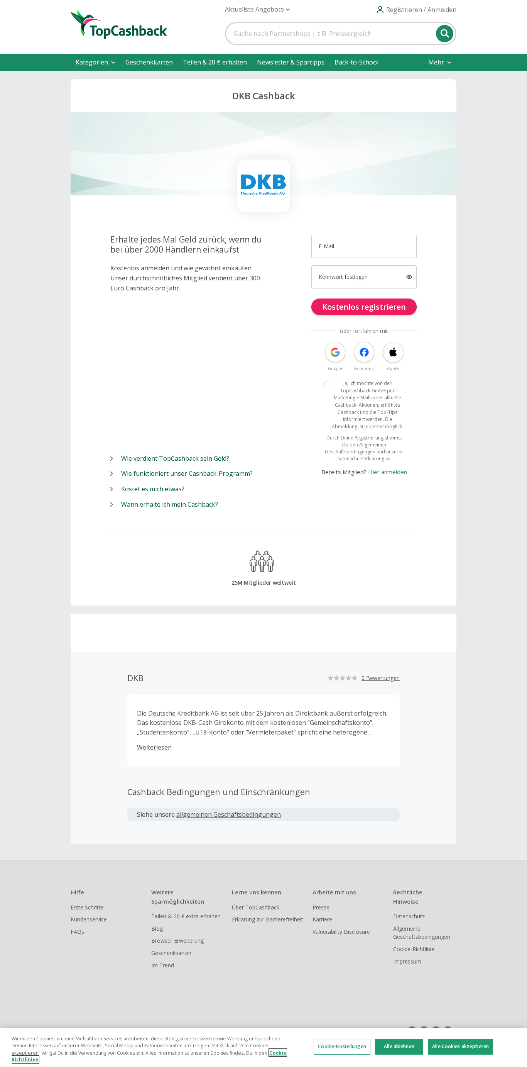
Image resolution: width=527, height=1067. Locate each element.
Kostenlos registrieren (364, 307)
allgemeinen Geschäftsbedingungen (228, 814)
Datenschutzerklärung (360, 458)
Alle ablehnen (399, 1046)
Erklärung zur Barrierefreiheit (267, 919)
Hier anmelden (387, 472)
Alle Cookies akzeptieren (460, 1046)
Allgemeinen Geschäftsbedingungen (355, 448)
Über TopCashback (255, 907)
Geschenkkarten (149, 62)
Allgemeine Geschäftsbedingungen (421, 933)
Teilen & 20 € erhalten (215, 62)
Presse (320, 907)
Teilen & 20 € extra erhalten (186, 916)
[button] (257, 9)
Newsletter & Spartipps (290, 62)
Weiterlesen (154, 747)
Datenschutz (409, 916)
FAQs (77, 931)
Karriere (322, 919)
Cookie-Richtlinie (413, 949)
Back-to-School (356, 62)
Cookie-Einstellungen (342, 1046)
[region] (263, 1047)
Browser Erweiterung (177, 940)
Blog (157, 928)
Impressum (407, 961)
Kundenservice (89, 919)
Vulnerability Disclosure (341, 931)
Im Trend (162, 965)
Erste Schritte (87, 907)
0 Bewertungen (380, 678)
